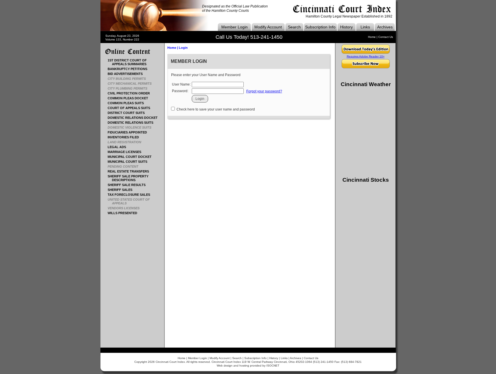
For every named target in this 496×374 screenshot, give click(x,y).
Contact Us (385, 36)
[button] (200, 98)
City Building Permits (129, 78)
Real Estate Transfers (130, 171)
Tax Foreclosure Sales (131, 194)
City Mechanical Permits (132, 83)
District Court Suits (128, 113)
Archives (385, 27)
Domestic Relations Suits (132, 122)
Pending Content (125, 166)
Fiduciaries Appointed (129, 132)
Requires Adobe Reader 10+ (366, 56)
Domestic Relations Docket (135, 117)
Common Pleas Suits (128, 103)
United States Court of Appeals (131, 201)
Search (294, 27)
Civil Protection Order (131, 93)
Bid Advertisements (127, 73)
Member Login (234, 27)
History (346, 27)
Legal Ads (119, 147)
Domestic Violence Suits (131, 127)
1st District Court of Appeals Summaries (129, 62)
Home (372, 36)
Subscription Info (320, 27)
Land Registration (126, 142)
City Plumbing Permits (129, 88)
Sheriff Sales (122, 189)
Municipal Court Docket (132, 156)
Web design (224, 365)
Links (365, 27)
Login (183, 47)
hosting (244, 365)
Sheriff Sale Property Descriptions (130, 178)
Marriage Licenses (126, 152)
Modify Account (268, 27)
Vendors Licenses (126, 208)
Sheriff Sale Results (129, 185)
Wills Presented (124, 213)
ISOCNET (272, 365)
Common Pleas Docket (130, 98)
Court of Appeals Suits (131, 108)
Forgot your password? (264, 91)
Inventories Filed (125, 137)
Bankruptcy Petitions (129, 69)
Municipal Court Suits (129, 161)
